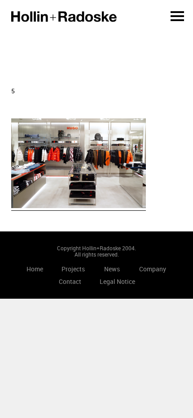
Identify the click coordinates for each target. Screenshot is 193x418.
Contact (70, 281)
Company (152, 269)
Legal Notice (117, 281)
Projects (73, 269)
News (112, 269)
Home (64, 16)
